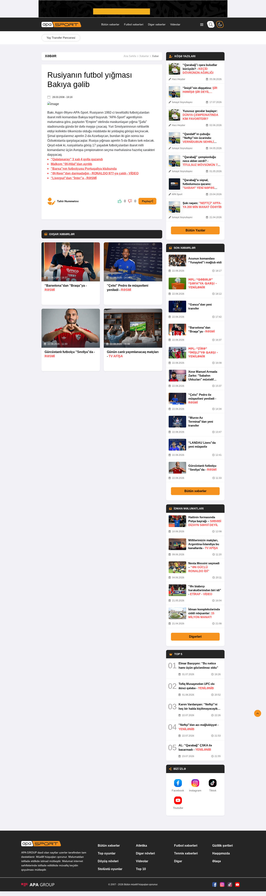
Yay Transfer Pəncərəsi (61, 37)
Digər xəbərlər (157, 24)
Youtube (178, 807)
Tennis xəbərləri (186, 853)
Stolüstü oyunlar (110, 869)
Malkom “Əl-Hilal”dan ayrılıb (71, 164)
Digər (178, 861)
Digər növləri (145, 853)
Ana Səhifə (130, 56)
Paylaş (146, 201)
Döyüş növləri (108, 861)
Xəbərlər (144, 56)
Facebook (177, 790)
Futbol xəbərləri (133, 24)
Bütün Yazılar (195, 230)
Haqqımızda (221, 853)
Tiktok (212, 790)
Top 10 (141, 869)
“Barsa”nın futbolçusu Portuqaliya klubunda (84, 168)
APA (76, 112)
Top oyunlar (106, 853)
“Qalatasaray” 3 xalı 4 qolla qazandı (77, 159)
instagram (195, 790)
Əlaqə (216, 861)
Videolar (175, 24)
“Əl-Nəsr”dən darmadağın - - (94, 173)
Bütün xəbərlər (110, 24)
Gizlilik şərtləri (222, 845)
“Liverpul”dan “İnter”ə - (74, 178)
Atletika (141, 845)
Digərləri (195, 636)
